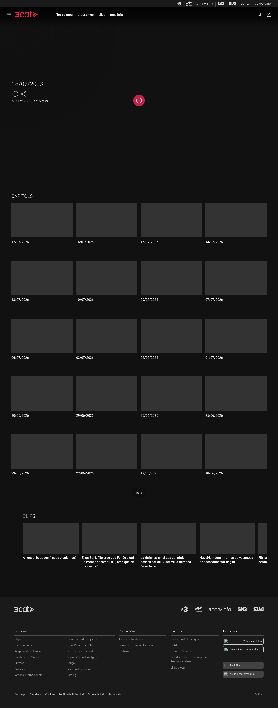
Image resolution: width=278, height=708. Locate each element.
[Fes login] (268, 14)
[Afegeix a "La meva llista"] (15, 94)
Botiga (245, 3)
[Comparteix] (23, 94)
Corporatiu (263, 3)
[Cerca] (261, 14)
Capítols (22, 196)
